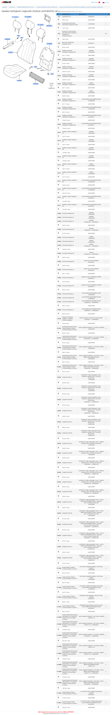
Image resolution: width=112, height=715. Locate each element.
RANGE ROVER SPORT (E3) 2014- (25, 7)
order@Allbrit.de (64, 713)
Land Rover (12, 7)
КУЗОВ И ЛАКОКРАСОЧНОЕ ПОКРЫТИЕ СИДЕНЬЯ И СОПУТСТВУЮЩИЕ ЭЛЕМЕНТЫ (81, 7)
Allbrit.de (5, 7)
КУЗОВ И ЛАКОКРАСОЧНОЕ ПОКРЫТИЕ (47, 7)
